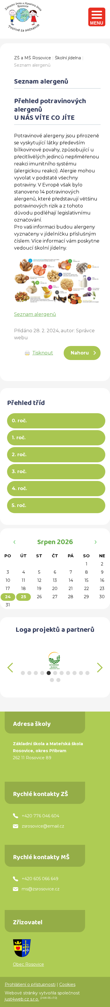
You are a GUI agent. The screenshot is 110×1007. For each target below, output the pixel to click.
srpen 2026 (55, 543)
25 (23, 596)
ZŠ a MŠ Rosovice (32, 57)
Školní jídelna (68, 57)
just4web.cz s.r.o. (22, 999)
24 (8, 596)
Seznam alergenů (32, 65)
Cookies (67, 984)
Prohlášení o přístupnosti (30, 984)
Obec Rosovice (28, 964)
